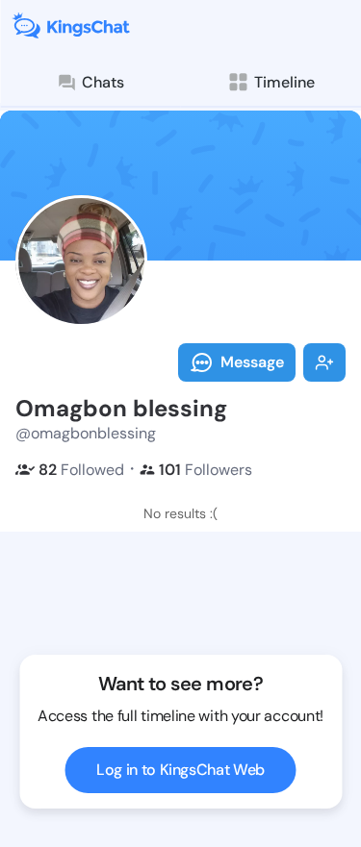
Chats (103, 82)
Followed (81, 470)
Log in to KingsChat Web (180, 770)
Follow (324, 362)
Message (252, 362)
